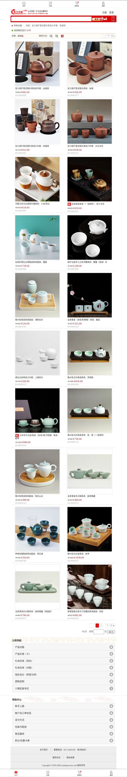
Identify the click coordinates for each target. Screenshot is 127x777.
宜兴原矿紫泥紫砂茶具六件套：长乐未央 (85, 146)
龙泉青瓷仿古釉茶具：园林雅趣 (81, 496)
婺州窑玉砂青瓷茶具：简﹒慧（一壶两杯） (86, 435)
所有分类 (18, 26)
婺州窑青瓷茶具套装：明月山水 (29, 496)
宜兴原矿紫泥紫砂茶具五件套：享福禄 (32, 146)
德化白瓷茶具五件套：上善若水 (29, 377)
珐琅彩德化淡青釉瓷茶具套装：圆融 (31, 262)
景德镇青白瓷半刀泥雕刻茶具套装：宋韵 (85, 611)
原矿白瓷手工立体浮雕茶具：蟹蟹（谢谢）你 (87, 262)
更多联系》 (82, 750)
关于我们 (44, 750)
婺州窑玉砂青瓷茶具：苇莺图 (80, 377)
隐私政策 (70, 757)
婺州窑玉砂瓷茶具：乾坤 (78, 554)
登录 (111, 12)
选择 (19, 36)
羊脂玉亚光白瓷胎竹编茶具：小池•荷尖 (32, 204)
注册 (104, 12)
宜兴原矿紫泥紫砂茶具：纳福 (80, 88)
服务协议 (57, 757)
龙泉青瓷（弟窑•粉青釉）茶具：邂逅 (83, 320)
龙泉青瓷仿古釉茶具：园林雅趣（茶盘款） (34, 611)
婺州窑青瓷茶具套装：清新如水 (29, 320)
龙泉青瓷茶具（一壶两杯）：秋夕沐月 (87, 204)
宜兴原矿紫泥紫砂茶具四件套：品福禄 (32, 88)
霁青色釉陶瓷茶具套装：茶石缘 (29, 554)
